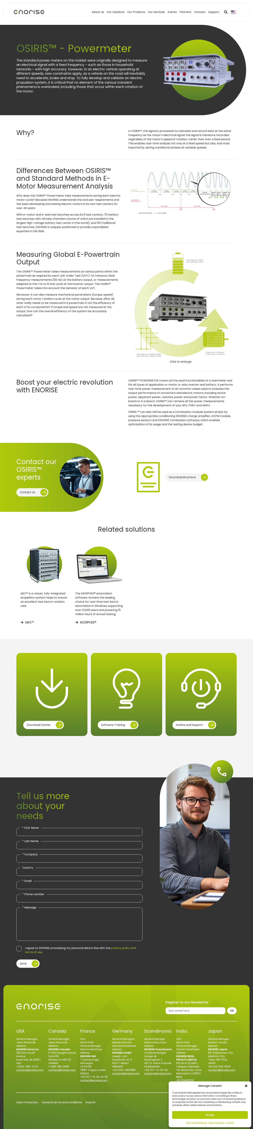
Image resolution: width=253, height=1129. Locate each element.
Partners (185, 12)
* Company (30, 854)
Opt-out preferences (196, 1122)
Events (172, 12)
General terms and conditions (62, 1102)
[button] (246, 1086)
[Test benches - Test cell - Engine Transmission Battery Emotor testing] (29, 12)
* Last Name (30, 841)
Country (27, 867)
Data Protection (217, 1122)
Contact (199, 12)
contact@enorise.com (30, 1070)
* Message (29, 907)
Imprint (230, 1122)
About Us (98, 12)
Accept (210, 1115)
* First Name (30, 828)
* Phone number (33, 894)
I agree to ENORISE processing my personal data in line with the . (80, 950)
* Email (26, 881)
